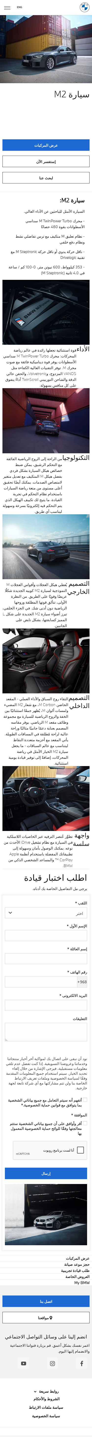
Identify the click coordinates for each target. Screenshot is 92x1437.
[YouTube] (23, 1363)
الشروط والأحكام (46, 1398)
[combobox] (46, 912)
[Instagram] (52, 1363)
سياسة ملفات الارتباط (46, 1407)
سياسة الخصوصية (46, 1415)
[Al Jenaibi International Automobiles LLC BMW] (85, 7)
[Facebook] (81, 1363)
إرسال (46, 1173)
